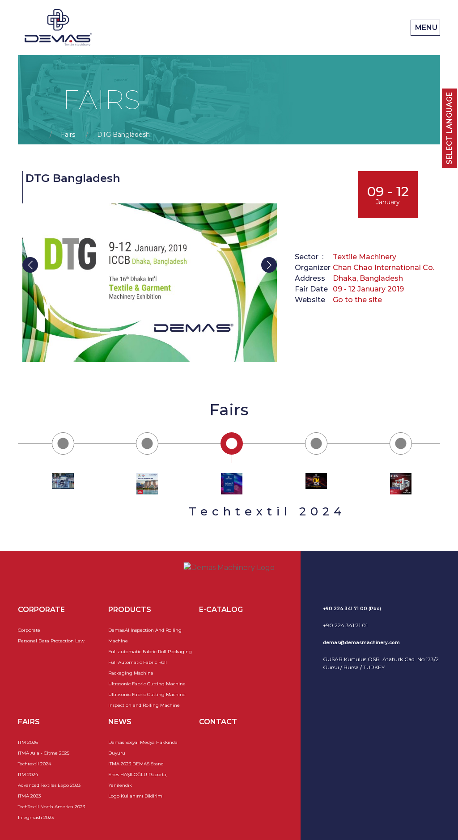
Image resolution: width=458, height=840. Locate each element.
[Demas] (58, 27)
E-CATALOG (221, 609)
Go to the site (357, 299)
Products (129, 609)
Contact (218, 722)
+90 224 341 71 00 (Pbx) (352, 609)
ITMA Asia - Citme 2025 (43, 753)
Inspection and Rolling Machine (144, 705)
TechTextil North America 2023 (51, 807)
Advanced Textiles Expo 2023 (49, 785)
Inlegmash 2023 (36, 817)
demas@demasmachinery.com (361, 643)
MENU (425, 27)
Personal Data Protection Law (51, 641)
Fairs (68, 135)
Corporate (29, 630)
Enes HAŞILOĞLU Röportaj (138, 774)
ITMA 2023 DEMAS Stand (136, 764)
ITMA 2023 (29, 796)
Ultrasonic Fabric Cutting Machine (147, 684)
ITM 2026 (28, 742)
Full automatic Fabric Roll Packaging (150, 651)
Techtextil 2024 (34, 764)
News (119, 722)
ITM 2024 (28, 774)
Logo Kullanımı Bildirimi (136, 796)
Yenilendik (120, 785)
